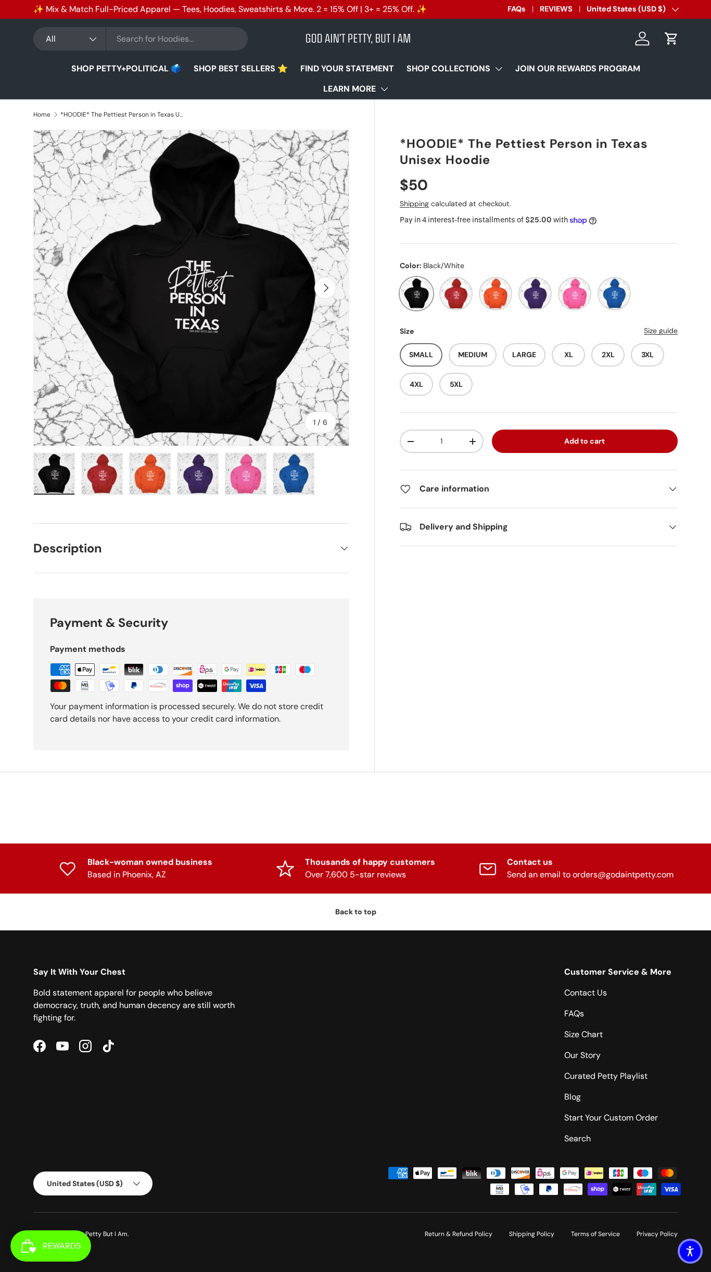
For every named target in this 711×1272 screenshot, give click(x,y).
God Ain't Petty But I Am (92, 1234)
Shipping (414, 203)
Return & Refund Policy (458, 1234)
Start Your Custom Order (611, 1117)
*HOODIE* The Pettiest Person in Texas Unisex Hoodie (122, 114)
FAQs (516, 9)
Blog (572, 1096)
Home (41, 114)
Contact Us (585, 992)
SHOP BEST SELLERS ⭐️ (241, 68)
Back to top (355, 911)
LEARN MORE (349, 88)
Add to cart (584, 441)
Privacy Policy (657, 1234)
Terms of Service (595, 1234)
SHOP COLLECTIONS (448, 68)
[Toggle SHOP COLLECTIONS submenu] (498, 68)
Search (577, 1138)
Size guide (661, 330)
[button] (671, 38)
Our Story (582, 1055)
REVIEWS (556, 9)
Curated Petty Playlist (605, 1076)
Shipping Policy (531, 1234)
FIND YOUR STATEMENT (347, 68)
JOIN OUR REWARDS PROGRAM (577, 68)
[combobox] (140, 39)
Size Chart (583, 1034)
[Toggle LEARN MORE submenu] (384, 89)
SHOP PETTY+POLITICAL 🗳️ (126, 68)
